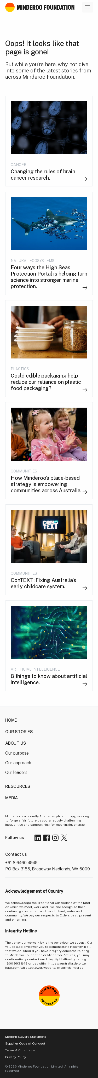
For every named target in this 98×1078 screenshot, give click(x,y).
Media (11, 797)
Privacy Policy (15, 1057)
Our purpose (17, 753)
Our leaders (16, 772)
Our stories (19, 731)
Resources (17, 786)
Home (11, 720)
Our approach (18, 762)
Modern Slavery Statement (25, 1037)
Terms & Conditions (20, 1050)
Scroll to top (64, 1022)
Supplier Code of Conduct (25, 1043)
